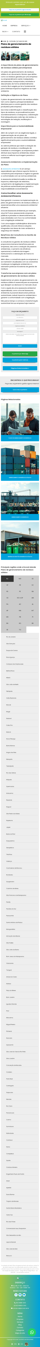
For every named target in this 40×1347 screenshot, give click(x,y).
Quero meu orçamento (20, 389)
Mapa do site (20, 1333)
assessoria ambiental (11, 169)
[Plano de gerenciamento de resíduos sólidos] (5, 55)
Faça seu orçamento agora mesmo (20, 9)
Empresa (14, 25)
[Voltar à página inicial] (20, 20)
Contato (16, 31)
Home (4, 25)
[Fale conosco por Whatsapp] (32, 1332)
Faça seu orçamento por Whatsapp (20, 14)
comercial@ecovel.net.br (20, 1308)
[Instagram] (16, 1294)
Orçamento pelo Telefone (20, 360)
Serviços (25, 25)
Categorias (12, 41)
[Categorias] (25, 31)
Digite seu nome (20, 315)
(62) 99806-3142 (20, 1305)
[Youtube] (24, 1294)
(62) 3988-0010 (20, 1303)
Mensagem (20, 331)
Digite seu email (20, 320)
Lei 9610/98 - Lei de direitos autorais (24, 1271)
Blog (4, 31)
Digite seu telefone (20, 326)
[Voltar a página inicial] (20, 1278)
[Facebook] (20, 1294)
